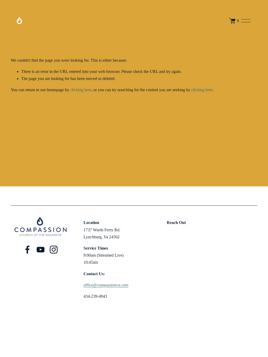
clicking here (80, 90)
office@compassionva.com (105, 285)
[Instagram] (53, 249)
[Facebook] (27, 249)
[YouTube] (40, 249)
